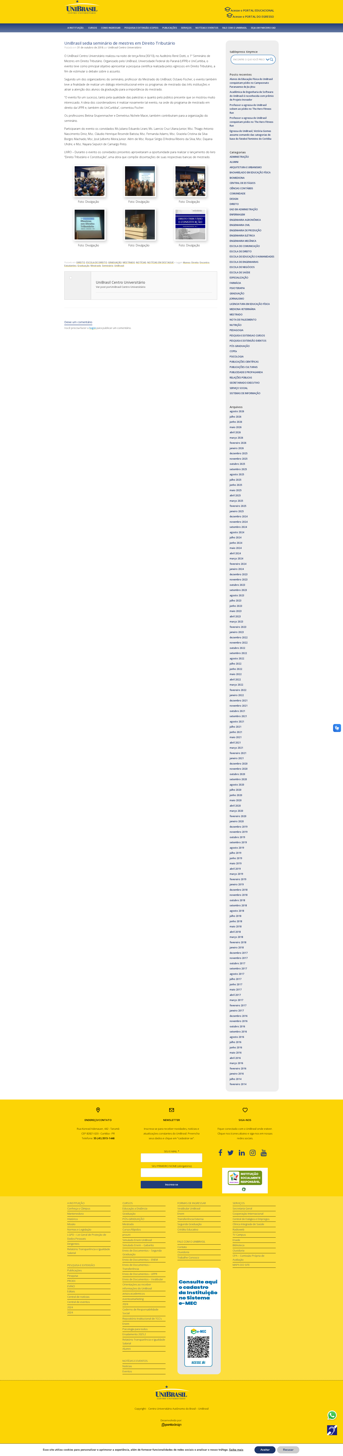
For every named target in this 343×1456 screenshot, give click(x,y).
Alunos (186, 262)
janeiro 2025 (237, 511)
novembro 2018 (239, 895)
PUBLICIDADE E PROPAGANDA (246, 372)
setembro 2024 (238, 527)
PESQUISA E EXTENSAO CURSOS (247, 335)
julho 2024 (235, 537)
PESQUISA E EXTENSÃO (81, 1265)
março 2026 (236, 437)
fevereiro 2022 (238, 690)
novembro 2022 (239, 642)
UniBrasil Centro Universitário (125, 47)
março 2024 (236, 558)
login (92, 328)
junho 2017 (236, 984)
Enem (125, 1323)
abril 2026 (235, 432)
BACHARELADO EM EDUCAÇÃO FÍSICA (250, 172)
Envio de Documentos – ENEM (140, 1259)
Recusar (288, 1450)
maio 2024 (236, 548)
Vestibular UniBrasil (188, 1208)
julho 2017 (235, 979)
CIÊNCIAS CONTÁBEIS (241, 188)
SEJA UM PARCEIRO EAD (263, 27)
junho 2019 (236, 858)
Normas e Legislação (79, 1229)
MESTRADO (129, 262)
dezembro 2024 (239, 516)
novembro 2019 (239, 832)
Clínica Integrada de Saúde (248, 1224)
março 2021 (236, 747)
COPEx (233, 351)
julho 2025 (235, 479)
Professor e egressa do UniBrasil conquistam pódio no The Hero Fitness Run (251, 121)
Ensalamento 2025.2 (134, 1334)
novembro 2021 (239, 705)
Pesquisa (72, 1275)
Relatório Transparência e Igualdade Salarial (88, 1251)
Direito (195, 262)
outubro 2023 (237, 585)
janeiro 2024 (237, 569)
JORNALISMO (237, 298)
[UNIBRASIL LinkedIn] (244, 1152)
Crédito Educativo (187, 1229)
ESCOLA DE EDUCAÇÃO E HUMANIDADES (252, 256)
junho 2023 (236, 606)
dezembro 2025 (239, 453)
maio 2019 (236, 863)
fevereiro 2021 (238, 753)
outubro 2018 (237, 900)
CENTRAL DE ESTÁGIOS (242, 183)
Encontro (204, 262)
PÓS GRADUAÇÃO (240, 346)
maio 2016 (236, 1052)
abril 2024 (235, 553)
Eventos (127, 1371)
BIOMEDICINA (237, 178)
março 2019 (236, 874)
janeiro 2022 (237, 695)
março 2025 (236, 500)
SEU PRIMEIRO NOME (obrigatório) (172, 1166)
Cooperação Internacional (248, 1213)
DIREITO (80, 262)
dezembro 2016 (239, 1016)
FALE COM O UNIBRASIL (234, 27)
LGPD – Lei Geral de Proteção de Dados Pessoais (86, 1236)
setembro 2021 (238, 716)
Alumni (126, 1348)
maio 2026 (236, 427)
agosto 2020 (237, 784)
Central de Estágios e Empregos (251, 1219)
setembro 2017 (238, 968)
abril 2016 (235, 1058)
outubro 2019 (237, 837)
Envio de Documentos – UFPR (139, 1274)
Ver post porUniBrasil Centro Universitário (120, 287)
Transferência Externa (190, 1219)
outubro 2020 (237, 774)
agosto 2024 (237, 532)
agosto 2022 (237, 658)
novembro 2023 (239, 579)
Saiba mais (236, 1450)
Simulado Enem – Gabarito (138, 1245)
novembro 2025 (239, 458)
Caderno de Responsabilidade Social (140, 1311)
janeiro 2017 (237, 1010)
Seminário (107, 265)
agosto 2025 (237, 474)
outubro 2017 (237, 963)
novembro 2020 (239, 768)
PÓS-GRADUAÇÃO (133, 1219)
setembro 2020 (238, 779)
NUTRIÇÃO (236, 325)
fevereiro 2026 (238, 443)
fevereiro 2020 (238, 816)
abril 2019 (235, 868)
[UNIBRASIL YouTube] (266, 1152)
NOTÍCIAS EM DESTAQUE (160, 262)
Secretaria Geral (242, 1208)
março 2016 (236, 1063)
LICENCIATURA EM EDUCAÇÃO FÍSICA (250, 304)
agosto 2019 (237, 847)
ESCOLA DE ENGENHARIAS (244, 262)
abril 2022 (235, 679)
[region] (245, 1180)
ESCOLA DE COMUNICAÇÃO (245, 246)
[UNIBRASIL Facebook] (222, 1152)
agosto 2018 (237, 910)
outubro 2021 (237, 711)
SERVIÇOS (186, 27)
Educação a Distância (134, 1208)
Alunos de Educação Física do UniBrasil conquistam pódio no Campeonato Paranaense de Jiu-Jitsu (251, 82)
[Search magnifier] (271, 59)
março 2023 (236, 621)
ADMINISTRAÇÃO (239, 156)
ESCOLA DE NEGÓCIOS (242, 267)
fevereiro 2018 (238, 942)
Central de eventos (78, 1302)
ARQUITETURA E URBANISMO (246, 167)
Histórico (72, 1219)
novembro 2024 (239, 521)
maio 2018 (236, 926)
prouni (126, 1234)
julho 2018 (235, 916)
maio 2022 (236, 674)
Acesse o (252, 10)
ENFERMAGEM (237, 214)
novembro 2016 (239, 1021)
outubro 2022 (237, 648)
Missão (71, 1224)
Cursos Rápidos (131, 1229)
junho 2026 (236, 422)
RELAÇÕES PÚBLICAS (241, 377)
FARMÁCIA (235, 283)
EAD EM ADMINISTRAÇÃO (244, 209)
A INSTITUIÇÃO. (75, 27)
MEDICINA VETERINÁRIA (242, 309)
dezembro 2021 (239, 700)
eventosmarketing (133, 1299)
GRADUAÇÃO (115, 262)
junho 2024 (236, 543)
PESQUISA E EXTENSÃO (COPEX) (141, 27)
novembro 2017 (239, 958)
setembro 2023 (238, 590)
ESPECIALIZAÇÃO (239, 277)
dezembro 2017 (239, 953)
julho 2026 (235, 416)
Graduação (83, 265)
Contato (182, 1247)
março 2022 (236, 684)
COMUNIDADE (237, 193)
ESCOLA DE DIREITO (96, 262)
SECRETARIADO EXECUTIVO (245, 382)
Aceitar (265, 1450)
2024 (70, 1307)
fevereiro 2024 (238, 564)
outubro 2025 (237, 464)
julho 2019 (235, 853)
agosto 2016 (237, 1037)
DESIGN (234, 199)
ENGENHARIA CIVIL (240, 225)
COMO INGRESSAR (110, 27)
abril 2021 (235, 742)
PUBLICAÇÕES (169, 27)
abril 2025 (235, 495)
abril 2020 (235, 805)
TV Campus (239, 1234)
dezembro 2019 (239, 826)
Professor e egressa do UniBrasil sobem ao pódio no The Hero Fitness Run (250, 108)
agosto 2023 (237, 595)
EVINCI (71, 1286)
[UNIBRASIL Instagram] (255, 1152)
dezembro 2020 (239, 763)
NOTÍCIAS (141, 262)
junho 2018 (236, 921)
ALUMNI (234, 162)
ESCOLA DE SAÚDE (240, 272)
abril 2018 (235, 932)
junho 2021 (236, 732)
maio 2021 (236, 737)
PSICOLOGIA (237, 356)
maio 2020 (236, 800)
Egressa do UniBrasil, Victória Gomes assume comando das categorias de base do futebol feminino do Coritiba (250, 134)
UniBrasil (119, 265)
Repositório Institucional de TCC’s (142, 1318)
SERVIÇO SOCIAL (239, 388)
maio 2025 (236, 490)
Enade (236, 1240)
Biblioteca (238, 1245)
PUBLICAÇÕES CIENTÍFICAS (244, 361)
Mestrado (96, 265)
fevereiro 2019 (238, 879)
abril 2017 (235, 995)
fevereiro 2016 (238, 1068)
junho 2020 (236, 795)
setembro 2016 (238, 1031)
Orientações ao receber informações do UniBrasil (137, 1286)
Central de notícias (78, 1296)
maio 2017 (236, 989)
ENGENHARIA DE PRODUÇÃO (245, 230)
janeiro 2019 (237, 884)
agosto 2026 (237, 411)
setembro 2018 (238, 905)
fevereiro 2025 (238, 506)
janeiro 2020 (237, 821)
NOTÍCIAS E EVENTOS (207, 27)
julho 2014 (235, 1079)
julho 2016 (235, 1042)
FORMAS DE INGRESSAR (191, 1203)
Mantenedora (75, 1213)
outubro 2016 (237, 1026)
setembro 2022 (238, 653)
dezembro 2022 (239, 637)
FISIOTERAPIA (237, 288)
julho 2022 (235, 663)
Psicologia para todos (134, 1329)
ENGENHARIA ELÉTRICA (242, 235)
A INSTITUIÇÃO (76, 1203)
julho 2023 (235, 600)
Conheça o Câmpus (78, 1208)
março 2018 (236, 937)
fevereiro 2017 (238, 1005)
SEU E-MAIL (171, 1151)
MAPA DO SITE (241, 1265)
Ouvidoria (183, 1252)
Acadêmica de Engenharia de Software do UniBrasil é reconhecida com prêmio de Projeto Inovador (252, 95)
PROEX (71, 1281)
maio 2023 (236, 611)
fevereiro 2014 (238, 1084)
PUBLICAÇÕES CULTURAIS (244, 367)
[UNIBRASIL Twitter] (233, 1152)
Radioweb (238, 1229)
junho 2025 (236, 485)
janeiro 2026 (237, 448)
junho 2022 (236, 669)
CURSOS (92, 27)
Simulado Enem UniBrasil (137, 1240)
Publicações (74, 1270)
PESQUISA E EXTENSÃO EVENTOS (248, 340)
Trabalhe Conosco (188, 1257)
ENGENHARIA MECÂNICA (243, 241)
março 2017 (236, 1000)
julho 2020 (235, 789)
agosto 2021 (237, 721)
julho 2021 (235, 726)
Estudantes (70, 265)
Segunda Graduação (189, 1224)
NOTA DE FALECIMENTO (243, 319)
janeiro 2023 (237, 632)
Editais (71, 1291)
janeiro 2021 (237, 758)
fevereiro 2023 (238, 627)
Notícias (127, 1366)
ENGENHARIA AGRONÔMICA (245, 220)
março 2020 (236, 811)
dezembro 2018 (239, 889)
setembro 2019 (238, 842)
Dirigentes (73, 1244)
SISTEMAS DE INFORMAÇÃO (245, 393)
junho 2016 (236, 1047)
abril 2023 (235, 616)
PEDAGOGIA (236, 330)
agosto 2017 (237, 974)
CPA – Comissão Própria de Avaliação (248, 1257)
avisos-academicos (133, 1293)
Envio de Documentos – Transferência (136, 1267)
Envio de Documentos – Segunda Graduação (142, 1252)
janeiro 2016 (237, 1073)
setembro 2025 (238, 469)
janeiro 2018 (237, 947)
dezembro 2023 (239, 574)
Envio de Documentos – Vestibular (142, 1279)
